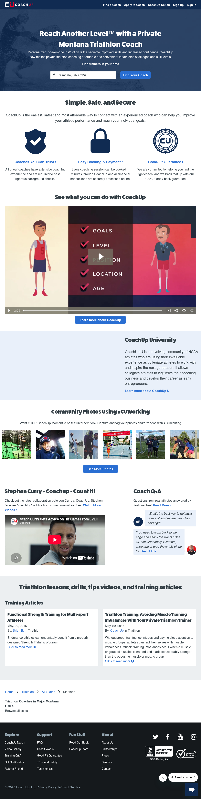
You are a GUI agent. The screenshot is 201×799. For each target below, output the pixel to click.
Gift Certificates (14, 762)
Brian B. (19, 630)
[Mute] (176, 310)
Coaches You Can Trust (35, 161)
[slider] (92, 310)
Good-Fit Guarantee (165, 161)
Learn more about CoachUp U (147, 390)
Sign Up (178, 5)
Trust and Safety (47, 762)
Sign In (191, 5)
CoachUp (117, 630)
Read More (161, 505)
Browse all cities (16, 710)
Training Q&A (13, 755)
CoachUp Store (78, 749)
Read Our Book (79, 742)
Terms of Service (68, 787)
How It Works (45, 749)
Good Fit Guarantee (49, 755)
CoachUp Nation (159, 5)
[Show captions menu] (168, 310)
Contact (106, 768)
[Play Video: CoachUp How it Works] (100, 256)
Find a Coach (112, 5)
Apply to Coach (134, 5)
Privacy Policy (47, 787)
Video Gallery (13, 749)
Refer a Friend (14, 768)
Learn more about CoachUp (100, 320)
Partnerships (109, 749)
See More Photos (100, 469)
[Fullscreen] (192, 310)
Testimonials (45, 768)
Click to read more (20, 647)
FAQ (40, 742)
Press (105, 755)
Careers (107, 762)
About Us (107, 742)
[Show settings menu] (184, 310)
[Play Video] (9, 310)
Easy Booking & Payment (100, 161)
